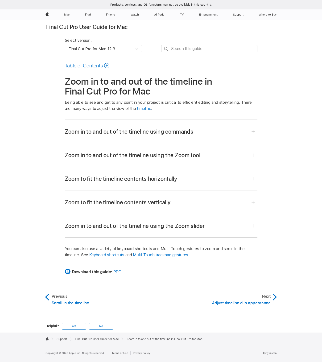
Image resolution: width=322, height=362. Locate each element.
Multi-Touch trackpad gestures (160, 254)
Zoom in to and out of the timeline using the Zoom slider (135, 225)
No (101, 326)
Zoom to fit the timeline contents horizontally (121, 178)
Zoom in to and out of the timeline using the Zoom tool (132, 155)
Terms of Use (120, 353)
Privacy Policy (141, 353)
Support (62, 339)
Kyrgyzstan (270, 353)
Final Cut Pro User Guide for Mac (87, 27)
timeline (144, 108)
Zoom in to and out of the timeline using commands (129, 131)
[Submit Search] (166, 48)
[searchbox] (209, 48)
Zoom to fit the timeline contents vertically (118, 202)
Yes (74, 326)
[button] (87, 65)
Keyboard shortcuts (106, 254)
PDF (117, 271)
